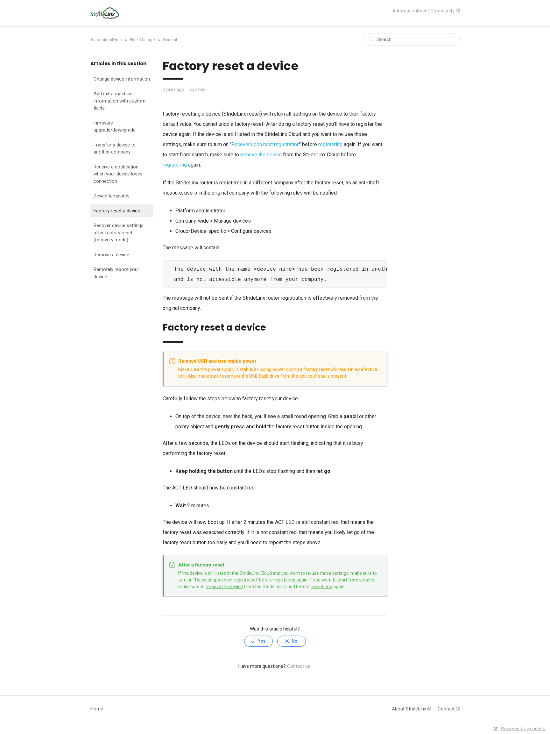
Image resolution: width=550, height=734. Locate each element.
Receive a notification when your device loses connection (118, 174)
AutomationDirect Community (424, 11)
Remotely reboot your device (116, 273)
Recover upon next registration (265, 144)
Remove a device (111, 254)
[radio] (258, 641)
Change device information (122, 79)
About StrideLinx (409, 709)
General (170, 39)
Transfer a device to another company (115, 148)
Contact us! (299, 666)
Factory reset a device (117, 210)
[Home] (104, 17)
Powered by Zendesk (523, 728)
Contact (447, 709)
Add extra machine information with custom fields (119, 101)
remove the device (261, 155)
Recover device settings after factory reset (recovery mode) (119, 233)
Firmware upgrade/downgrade (115, 126)
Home (96, 709)
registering (330, 144)
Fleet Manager (143, 39)
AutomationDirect (106, 39)
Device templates (112, 196)
